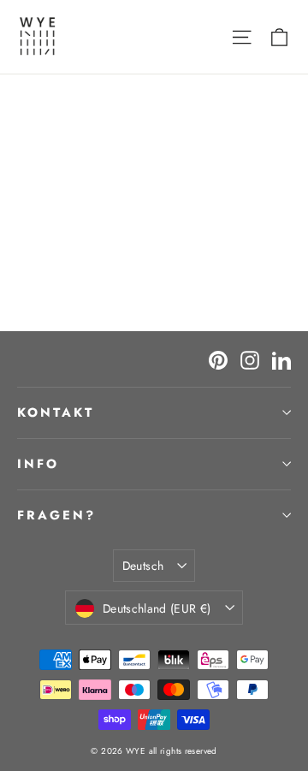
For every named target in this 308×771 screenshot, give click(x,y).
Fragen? (56, 515)
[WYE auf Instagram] (249, 359)
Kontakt (55, 412)
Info (38, 463)
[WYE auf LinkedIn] (281, 359)
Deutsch (142, 565)
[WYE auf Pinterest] (218, 359)
